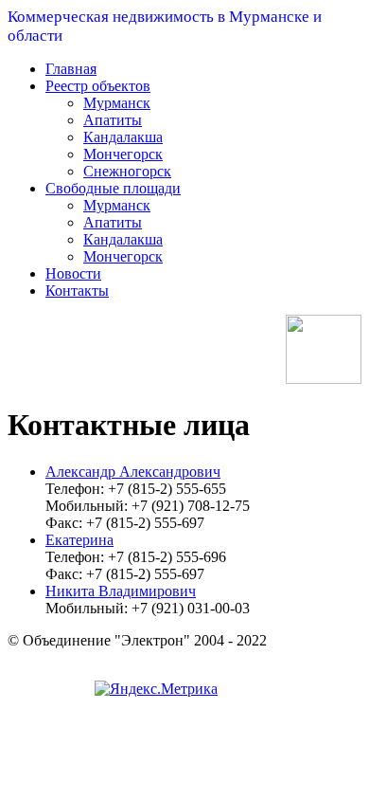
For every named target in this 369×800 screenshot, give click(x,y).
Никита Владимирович (120, 591)
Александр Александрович (132, 472)
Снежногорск (127, 171)
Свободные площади (113, 188)
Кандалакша (123, 137)
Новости (73, 273)
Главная (71, 69)
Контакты (77, 290)
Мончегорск (123, 154)
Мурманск (116, 103)
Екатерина (79, 540)
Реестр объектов (97, 86)
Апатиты (112, 120)
